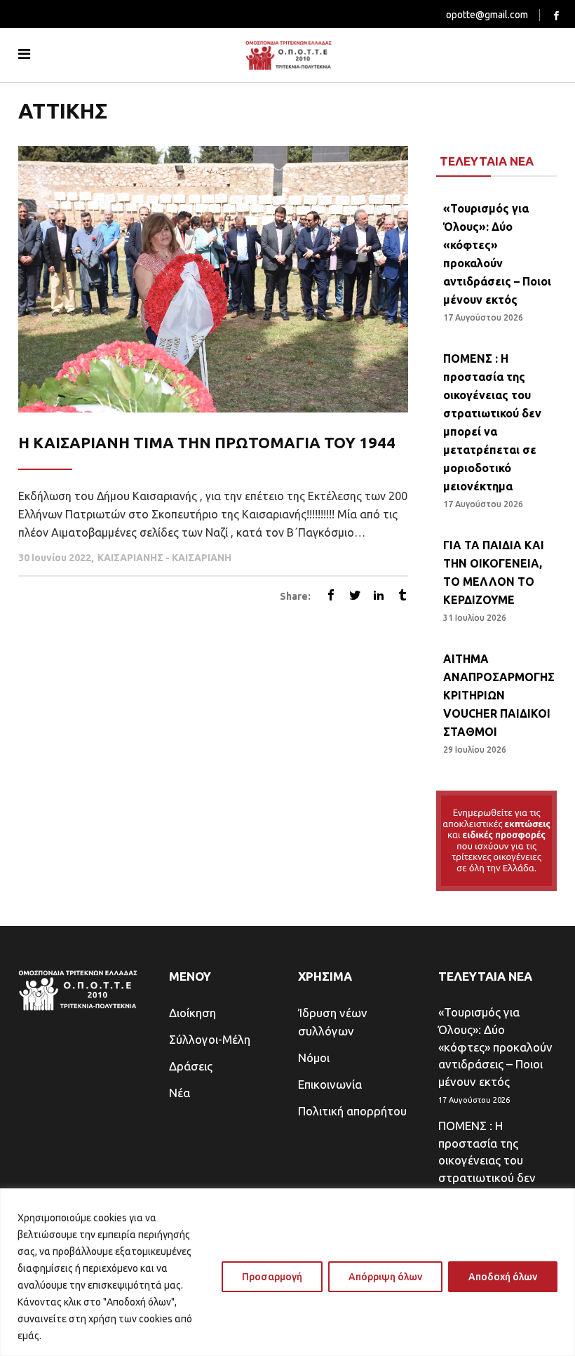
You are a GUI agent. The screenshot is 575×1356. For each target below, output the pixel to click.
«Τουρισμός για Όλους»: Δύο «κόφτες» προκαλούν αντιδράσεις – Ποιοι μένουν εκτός (495, 1046)
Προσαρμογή (272, 1276)
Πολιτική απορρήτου (352, 1110)
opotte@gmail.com (487, 14)
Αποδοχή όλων (502, 1276)
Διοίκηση (192, 1012)
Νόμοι (314, 1057)
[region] (287, 1272)
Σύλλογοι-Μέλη (209, 1039)
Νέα (179, 1092)
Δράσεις (190, 1066)
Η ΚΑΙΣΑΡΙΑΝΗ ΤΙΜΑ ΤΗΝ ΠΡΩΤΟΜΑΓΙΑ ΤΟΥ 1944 (206, 442)
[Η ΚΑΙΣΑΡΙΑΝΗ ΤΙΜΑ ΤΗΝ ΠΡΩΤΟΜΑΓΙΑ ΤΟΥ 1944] (213, 278)
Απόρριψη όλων (385, 1276)
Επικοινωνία (330, 1084)
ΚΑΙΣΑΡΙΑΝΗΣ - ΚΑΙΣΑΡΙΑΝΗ (164, 557)
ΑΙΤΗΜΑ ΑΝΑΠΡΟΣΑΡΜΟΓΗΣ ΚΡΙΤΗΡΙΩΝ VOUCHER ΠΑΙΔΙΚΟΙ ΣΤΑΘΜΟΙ (499, 695)
